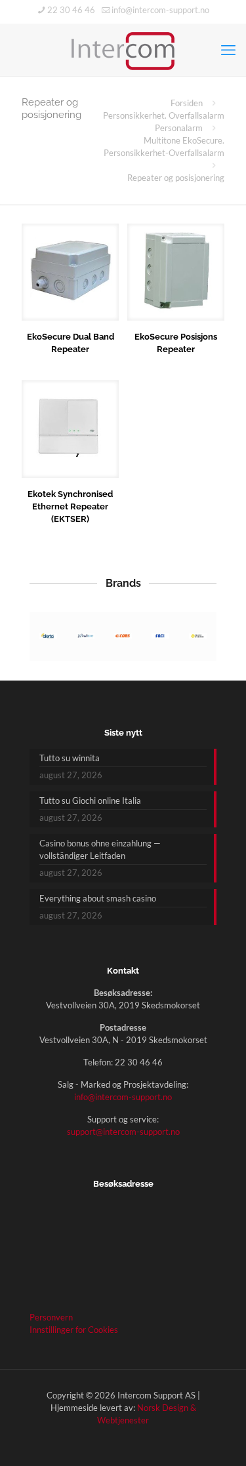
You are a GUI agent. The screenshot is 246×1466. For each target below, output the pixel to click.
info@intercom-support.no (160, 10)
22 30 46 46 (71, 10)
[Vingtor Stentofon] (198, 636)
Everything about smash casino (97, 898)
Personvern (51, 1317)
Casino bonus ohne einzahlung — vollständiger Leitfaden (100, 849)
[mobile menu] (228, 50)
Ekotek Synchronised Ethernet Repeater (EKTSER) (70, 506)
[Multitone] (85, 636)
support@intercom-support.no (123, 1131)
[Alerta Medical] (48, 636)
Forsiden (187, 103)
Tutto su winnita (69, 758)
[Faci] (160, 636)
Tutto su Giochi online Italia (90, 800)
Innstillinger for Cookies (74, 1329)
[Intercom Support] (123, 49)
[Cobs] (123, 636)
